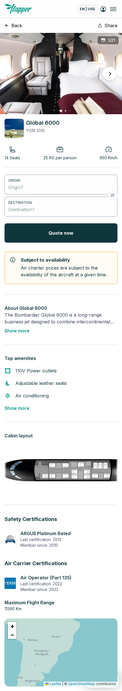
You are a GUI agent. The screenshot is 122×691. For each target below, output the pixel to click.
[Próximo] (109, 73)
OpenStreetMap (81, 684)
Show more (17, 331)
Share (110, 25)
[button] (12, 626)
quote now (61, 233)
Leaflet (55, 684)
